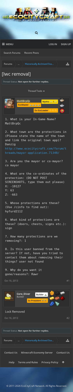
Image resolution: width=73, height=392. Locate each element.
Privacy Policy (49, 362)
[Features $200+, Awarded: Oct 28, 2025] (62, 298)
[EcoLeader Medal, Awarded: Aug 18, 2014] (62, 100)
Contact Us (10, 352)
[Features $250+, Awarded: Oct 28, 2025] (52, 304)
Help (11, 362)
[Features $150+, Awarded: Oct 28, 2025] (57, 298)
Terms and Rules (28, 362)
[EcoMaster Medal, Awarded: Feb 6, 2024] (62, 105)
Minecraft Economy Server (37, 352)
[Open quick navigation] (67, 64)
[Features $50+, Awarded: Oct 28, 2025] (57, 293)
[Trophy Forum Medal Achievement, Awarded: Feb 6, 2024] (62, 111)
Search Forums (12, 52)
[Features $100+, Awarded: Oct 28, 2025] (52, 298)
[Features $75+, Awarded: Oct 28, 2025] (62, 293)
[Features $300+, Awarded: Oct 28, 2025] (57, 304)
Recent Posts (31, 52)
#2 (68, 318)
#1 (68, 280)
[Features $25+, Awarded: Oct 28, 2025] (52, 293)
